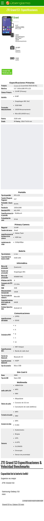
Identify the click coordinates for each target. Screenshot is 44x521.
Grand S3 (14, 19)
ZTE (11, 17)
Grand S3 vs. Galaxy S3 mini (13, 504)
